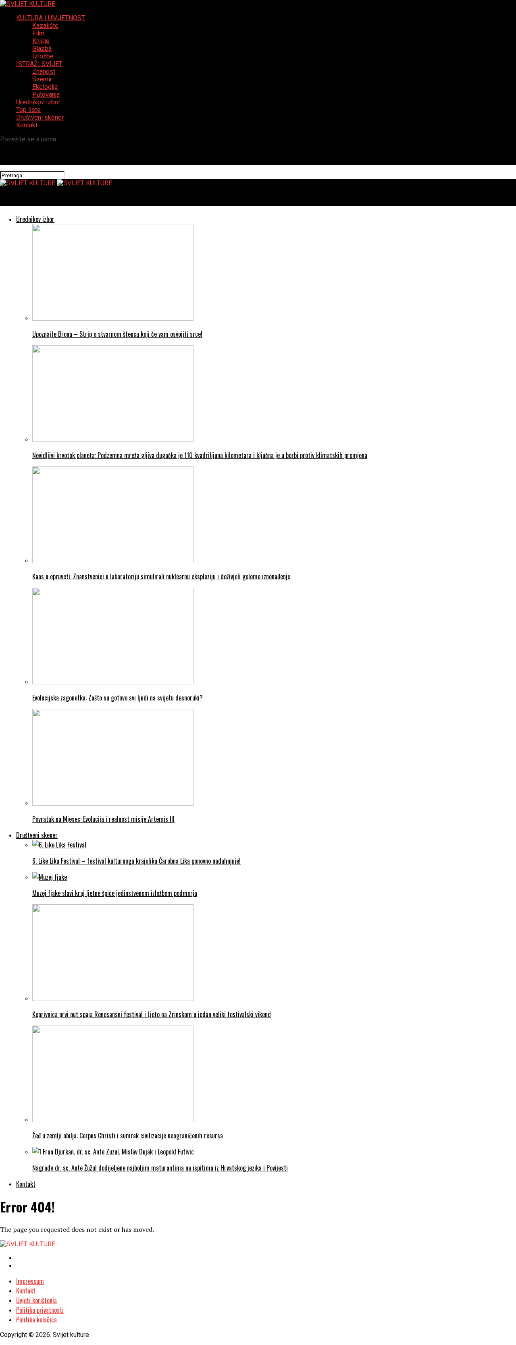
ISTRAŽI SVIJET (39, 64)
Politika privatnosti (40, 1310)
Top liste (28, 110)
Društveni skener (40, 117)
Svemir (42, 79)
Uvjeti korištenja (36, 1300)
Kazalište (45, 25)
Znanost (43, 71)
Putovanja (46, 94)
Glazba (42, 48)
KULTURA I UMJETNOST (50, 18)
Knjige (41, 41)
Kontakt (26, 125)
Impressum (30, 1281)
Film (38, 33)
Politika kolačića (36, 1319)
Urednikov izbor (38, 102)
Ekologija (45, 87)
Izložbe (43, 56)
